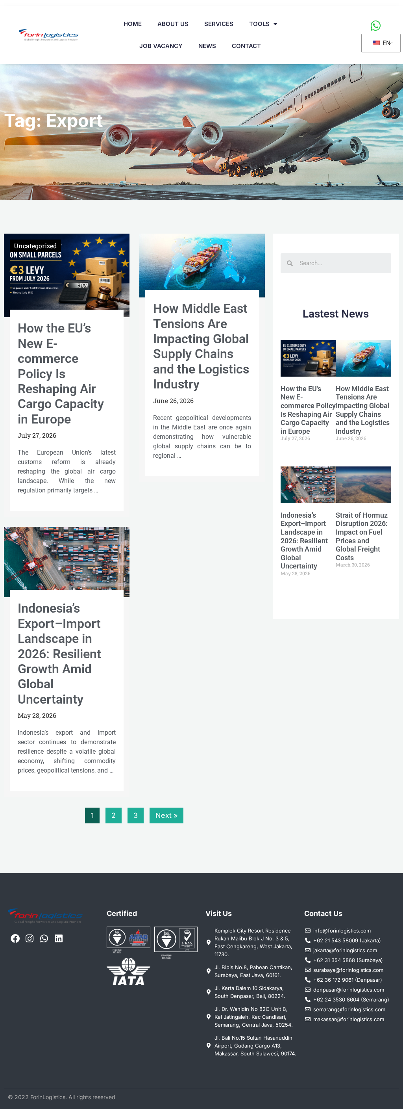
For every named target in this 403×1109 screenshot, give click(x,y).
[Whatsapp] (44, 938)
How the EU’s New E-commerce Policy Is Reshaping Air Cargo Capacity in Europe (61, 373)
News (207, 46)
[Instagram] (29, 938)
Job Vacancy (161, 46)
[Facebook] (15, 938)
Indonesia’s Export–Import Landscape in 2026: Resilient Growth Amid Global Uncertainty (59, 653)
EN (385, 43)
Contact (246, 46)
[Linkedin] (58, 938)
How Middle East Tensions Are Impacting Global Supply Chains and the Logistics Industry (201, 346)
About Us (173, 24)
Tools (259, 24)
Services (218, 24)
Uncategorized (35, 245)
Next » (166, 815)
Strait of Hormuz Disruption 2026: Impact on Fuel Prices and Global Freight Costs (362, 536)
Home (133, 24)
